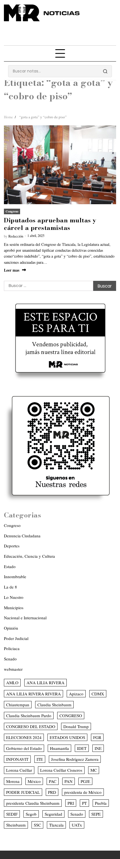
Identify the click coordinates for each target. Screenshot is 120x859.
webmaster (13, 669)
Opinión (11, 628)
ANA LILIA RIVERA (45, 682)
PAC (52, 781)
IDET (82, 748)
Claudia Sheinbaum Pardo (28, 715)
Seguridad (53, 814)
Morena (13, 781)
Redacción (15, 236)
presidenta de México (83, 792)
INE (98, 748)
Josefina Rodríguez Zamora (75, 759)
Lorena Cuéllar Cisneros (61, 770)
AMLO (12, 682)
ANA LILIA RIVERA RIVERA (33, 693)
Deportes (12, 546)
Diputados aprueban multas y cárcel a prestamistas (50, 223)
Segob (31, 814)
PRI (71, 803)
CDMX (98, 693)
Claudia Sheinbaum (54, 704)
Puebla (101, 803)
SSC (37, 825)
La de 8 (10, 587)
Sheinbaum (16, 825)
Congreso (12, 211)
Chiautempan (17, 704)
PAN (68, 781)
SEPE (96, 814)
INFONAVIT (17, 759)
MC (93, 770)
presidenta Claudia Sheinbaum (32, 803)
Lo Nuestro (13, 597)
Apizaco (76, 693)
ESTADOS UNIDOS (67, 737)
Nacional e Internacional (25, 617)
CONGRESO (70, 715)
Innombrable (15, 576)
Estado (10, 566)
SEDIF (12, 814)
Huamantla (59, 748)
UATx (77, 825)
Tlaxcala (56, 825)
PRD (52, 792)
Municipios (13, 607)
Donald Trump (76, 726)
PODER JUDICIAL (23, 792)
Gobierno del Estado (24, 748)
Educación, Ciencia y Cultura (29, 556)
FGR (97, 737)
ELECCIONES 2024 (24, 737)
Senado (10, 659)
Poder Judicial (16, 638)
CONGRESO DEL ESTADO (30, 726)
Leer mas (11, 270)
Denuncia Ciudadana (22, 535)
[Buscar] (105, 71)
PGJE (85, 781)
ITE (40, 759)
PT (84, 803)
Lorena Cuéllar (19, 770)
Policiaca (12, 648)
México (34, 781)
